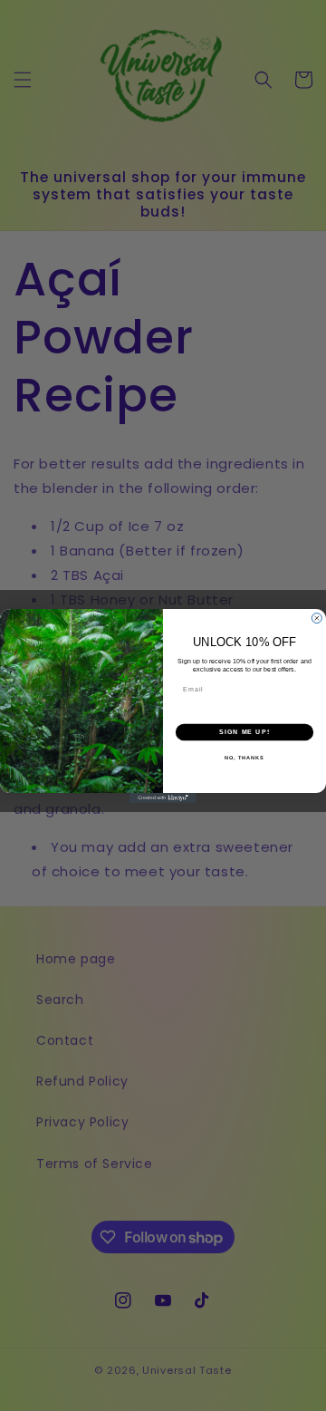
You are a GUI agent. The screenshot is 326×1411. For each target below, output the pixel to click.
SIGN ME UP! (244, 731)
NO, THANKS (244, 756)
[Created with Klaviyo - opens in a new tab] (163, 798)
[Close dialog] (316, 618)
